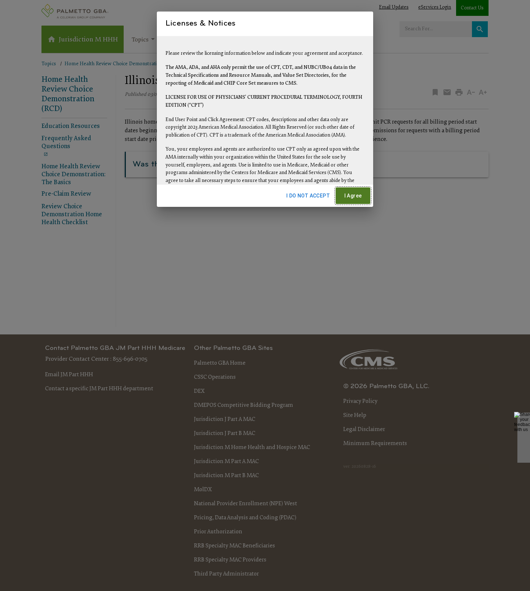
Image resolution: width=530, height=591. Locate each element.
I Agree (353, 196)
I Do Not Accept (308, 196)
